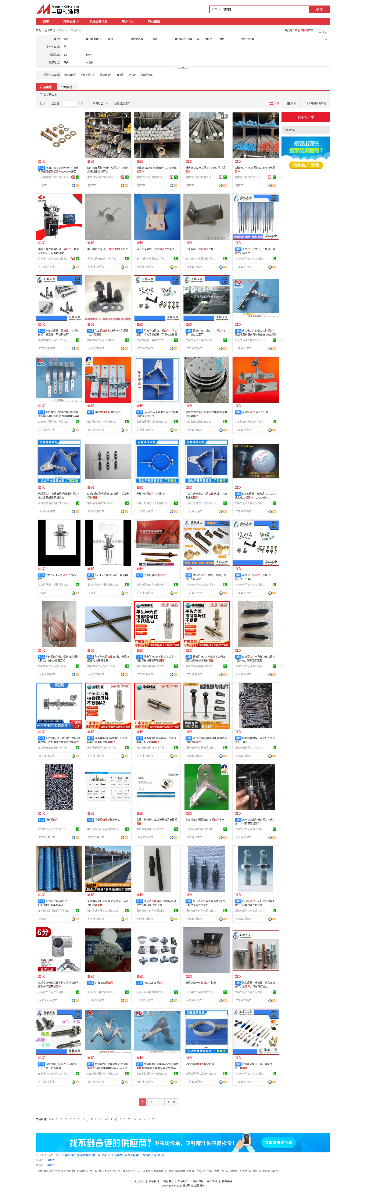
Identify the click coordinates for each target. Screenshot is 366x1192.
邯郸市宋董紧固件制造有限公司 (250, 748)
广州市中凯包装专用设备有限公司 (54, 259)
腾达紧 (52, 820)
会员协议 (212, 1181)
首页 (46, 21)
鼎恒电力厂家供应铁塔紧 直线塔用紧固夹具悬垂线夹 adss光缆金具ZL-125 (255, 334)
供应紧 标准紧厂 (109, 412)
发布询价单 (305, 117)
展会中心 (128, 21)
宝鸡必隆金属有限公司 (198, 422)
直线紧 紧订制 (255, 412)
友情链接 (227, 1181)
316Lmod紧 (104, 983)
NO (106, 1119)
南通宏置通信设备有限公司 (151, 422)
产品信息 (46, 87)
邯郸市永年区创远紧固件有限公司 (152, 911)
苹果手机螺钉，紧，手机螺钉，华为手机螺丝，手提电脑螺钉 (156, 332)
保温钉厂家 (107, 1155)
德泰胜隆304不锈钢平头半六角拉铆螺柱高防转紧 (156, 658)
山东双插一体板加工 (201, 249)
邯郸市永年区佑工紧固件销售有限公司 (103, 340)
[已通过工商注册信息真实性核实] (77, 177)
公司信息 (67, 87)
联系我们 (154, 1181)
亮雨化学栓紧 (155, 575)
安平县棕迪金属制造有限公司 (152, 259)
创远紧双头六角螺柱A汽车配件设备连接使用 (205, 903)
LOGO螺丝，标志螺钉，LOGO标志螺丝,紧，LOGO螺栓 (255, 495)
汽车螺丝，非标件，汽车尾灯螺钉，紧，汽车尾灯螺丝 (255, 984)
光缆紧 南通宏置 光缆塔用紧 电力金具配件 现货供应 (59, 495)
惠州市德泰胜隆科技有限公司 (152, 666)
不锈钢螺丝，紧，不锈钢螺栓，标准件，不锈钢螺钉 (58, 332)
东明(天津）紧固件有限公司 (53, 911)
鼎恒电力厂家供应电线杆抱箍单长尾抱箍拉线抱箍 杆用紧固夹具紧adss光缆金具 (58, 416)
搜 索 (319, 9)
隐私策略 (198, 1181)
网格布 (132, 75)
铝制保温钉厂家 (155, 1155)
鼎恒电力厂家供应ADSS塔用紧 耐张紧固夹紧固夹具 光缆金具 (157, 1066)
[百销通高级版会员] (73, 177)
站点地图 (183, 1181)
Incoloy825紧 (154, 983)
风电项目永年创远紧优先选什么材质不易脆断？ (255, 821)
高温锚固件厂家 (71, 1155)
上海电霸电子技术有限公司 (53, 177)
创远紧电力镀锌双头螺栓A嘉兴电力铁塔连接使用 (255, 658)
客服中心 (168, 1181)
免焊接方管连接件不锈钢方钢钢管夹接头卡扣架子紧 (58, 984)
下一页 (171, 1102)
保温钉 (121, 75)
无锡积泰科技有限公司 (100, 992)
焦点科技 (188, 1185)
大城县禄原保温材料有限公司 (103, 259)
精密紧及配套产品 (107, 820)
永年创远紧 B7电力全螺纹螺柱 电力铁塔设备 (108, 658)
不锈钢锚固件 (88, 75)
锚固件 (50, 1160)
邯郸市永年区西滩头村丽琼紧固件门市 (54, 666)
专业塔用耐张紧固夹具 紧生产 (205, 820)
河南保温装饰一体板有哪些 (155, 249)
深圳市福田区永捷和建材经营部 (152, 585)
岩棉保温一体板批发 (201, 983)
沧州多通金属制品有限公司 (102, 911)
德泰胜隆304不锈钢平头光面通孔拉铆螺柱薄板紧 (205, 658)
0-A (51, 1119)
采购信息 (69, 21)
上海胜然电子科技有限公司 (53, 585)
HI (83, 1119)
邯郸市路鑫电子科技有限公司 (152, 829)
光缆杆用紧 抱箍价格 (200, 1064)
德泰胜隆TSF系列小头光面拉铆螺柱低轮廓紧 (156, 740)
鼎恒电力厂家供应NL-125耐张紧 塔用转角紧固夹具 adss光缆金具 (108, 1068)
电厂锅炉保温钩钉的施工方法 (107, 249)
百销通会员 (50, 95)
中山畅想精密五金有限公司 (102, 829)
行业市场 (154, 21)
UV (134, 1119)
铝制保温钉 (147, 75)
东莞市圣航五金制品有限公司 (250, 259)
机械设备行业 (98, 21)
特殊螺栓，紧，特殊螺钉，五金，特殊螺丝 (57, 1066)
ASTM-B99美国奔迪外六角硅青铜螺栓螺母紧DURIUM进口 (58, 169)
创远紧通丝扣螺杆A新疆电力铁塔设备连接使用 (156, 903)
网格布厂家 (121, 1155)
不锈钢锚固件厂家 (90, 1155)
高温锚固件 (70, 75)
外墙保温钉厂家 (137, 1155)
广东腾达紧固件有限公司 (52, 829)
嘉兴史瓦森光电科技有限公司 (54, 748)
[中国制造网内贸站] (58, 8)
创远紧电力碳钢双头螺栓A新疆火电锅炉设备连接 (58, 658)
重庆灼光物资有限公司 (100, 177)
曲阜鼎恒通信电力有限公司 (250, 340)
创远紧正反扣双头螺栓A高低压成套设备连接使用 (254, 903)
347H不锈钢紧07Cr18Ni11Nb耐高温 (52, 903)
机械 (41, 168)
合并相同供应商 (317, 103)
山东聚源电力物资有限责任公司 (103, 422)
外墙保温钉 (106, 75)
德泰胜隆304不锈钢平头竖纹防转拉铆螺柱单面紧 (107, 740)
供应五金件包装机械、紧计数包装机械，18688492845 (58, 251)
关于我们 (139, 1181)
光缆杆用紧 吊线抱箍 (150, 494)
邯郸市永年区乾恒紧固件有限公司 (201, 748)
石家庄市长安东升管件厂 (52, 992)
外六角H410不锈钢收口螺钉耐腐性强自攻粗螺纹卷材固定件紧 (59, 740)
